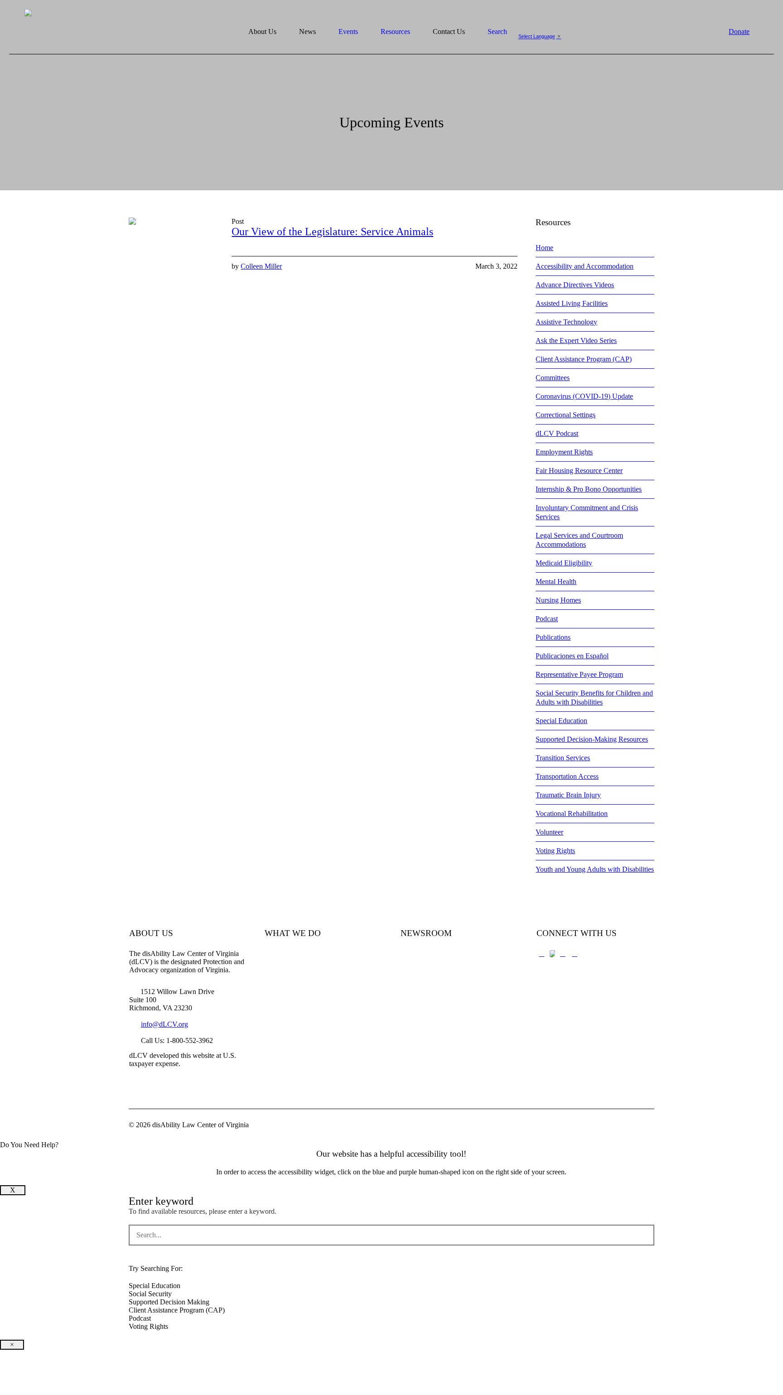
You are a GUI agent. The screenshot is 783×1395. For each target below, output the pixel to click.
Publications (553, 637)
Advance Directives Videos (575, 285)
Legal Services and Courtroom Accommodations (579, 539)
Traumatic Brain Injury (568, 795)
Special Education (561, 720)
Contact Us (281, 1020)
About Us (279, 957)
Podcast (547, 619)
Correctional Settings (565, 415)
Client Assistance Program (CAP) (584, 359)
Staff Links (280, 1036)
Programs (278, 989)
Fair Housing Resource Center (579, 470)
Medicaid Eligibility (564, 563)
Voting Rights (555, 850)
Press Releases (421, 957)
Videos (275, 1005)
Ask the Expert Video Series (576, 340)
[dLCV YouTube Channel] (563, 953)
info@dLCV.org (164, 1024)
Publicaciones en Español (572, 656)
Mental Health (556, 581)
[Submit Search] (644, 1235)
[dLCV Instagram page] (575, 953)
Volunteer (549, 832)
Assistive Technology (566, 322)
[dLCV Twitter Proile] (552, 953)
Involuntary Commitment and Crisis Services (587, 512)
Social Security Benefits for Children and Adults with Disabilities (594, 697)
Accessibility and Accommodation (584, 266)
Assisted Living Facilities (572, 303)
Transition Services (563, 758)
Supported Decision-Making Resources (592, 739)
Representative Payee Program (579, 674)
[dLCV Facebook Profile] (541, 953)
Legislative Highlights (432, 973)
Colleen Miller (261, 266)
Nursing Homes (558, 600)
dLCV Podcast (557, 433)
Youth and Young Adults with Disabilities (595, 869)
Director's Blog (422, 989)
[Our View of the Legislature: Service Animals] (173, 262)
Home (544, 247)
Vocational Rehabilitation (572, 813)
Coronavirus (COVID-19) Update (584, 396)
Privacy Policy (421, 1020)
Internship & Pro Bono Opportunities (589, 489)
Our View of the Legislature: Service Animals (332, 231)
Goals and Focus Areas (298, 973)
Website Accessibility (431, 1036)
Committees (553, 377)
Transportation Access (567, 776)
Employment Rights (564, 452)
